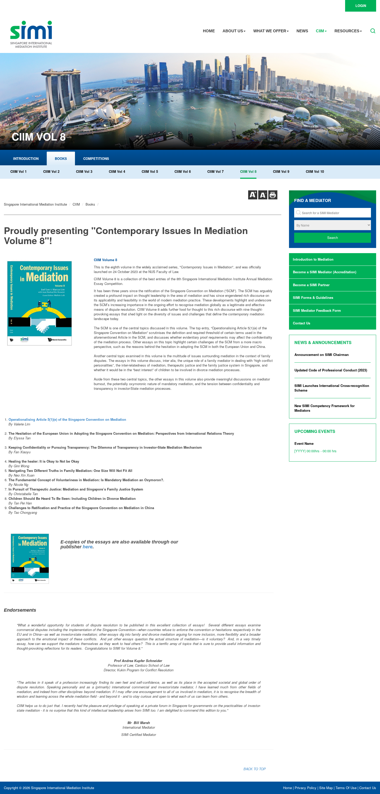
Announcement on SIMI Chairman (321, 354)
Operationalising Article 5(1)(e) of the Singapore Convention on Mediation (67, 419)
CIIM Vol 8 (248, 171)
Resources (347, 31)
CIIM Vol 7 (215, 171)
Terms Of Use (346, 787)
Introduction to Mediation (313, 259)
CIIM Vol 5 (150, 171)
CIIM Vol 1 (18, 171)
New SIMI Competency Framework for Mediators (324, 408)
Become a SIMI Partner (311, 284)
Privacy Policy (305, 787)
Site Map (326, 787)
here (88, 546)
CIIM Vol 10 (315, 171)
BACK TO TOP (255, 768)
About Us (233, 31)
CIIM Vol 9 (281, 171)
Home (209, 31)
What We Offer (269, 31)
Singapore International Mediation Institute (35, 204)
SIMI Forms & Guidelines (313, 297)
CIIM (320, 31)
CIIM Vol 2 (51, 171)
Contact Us (301, 323)
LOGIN (360, 5)
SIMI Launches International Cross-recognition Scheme (331, 388)
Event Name (315, 447)
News (302, 31)
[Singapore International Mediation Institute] (31, 33)
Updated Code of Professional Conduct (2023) (330, 370)
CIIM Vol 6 (182, 171)
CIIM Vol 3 (84, 171)
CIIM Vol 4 (117, 171)
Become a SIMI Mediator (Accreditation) (324, 271)
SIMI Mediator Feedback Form (317, 310)
